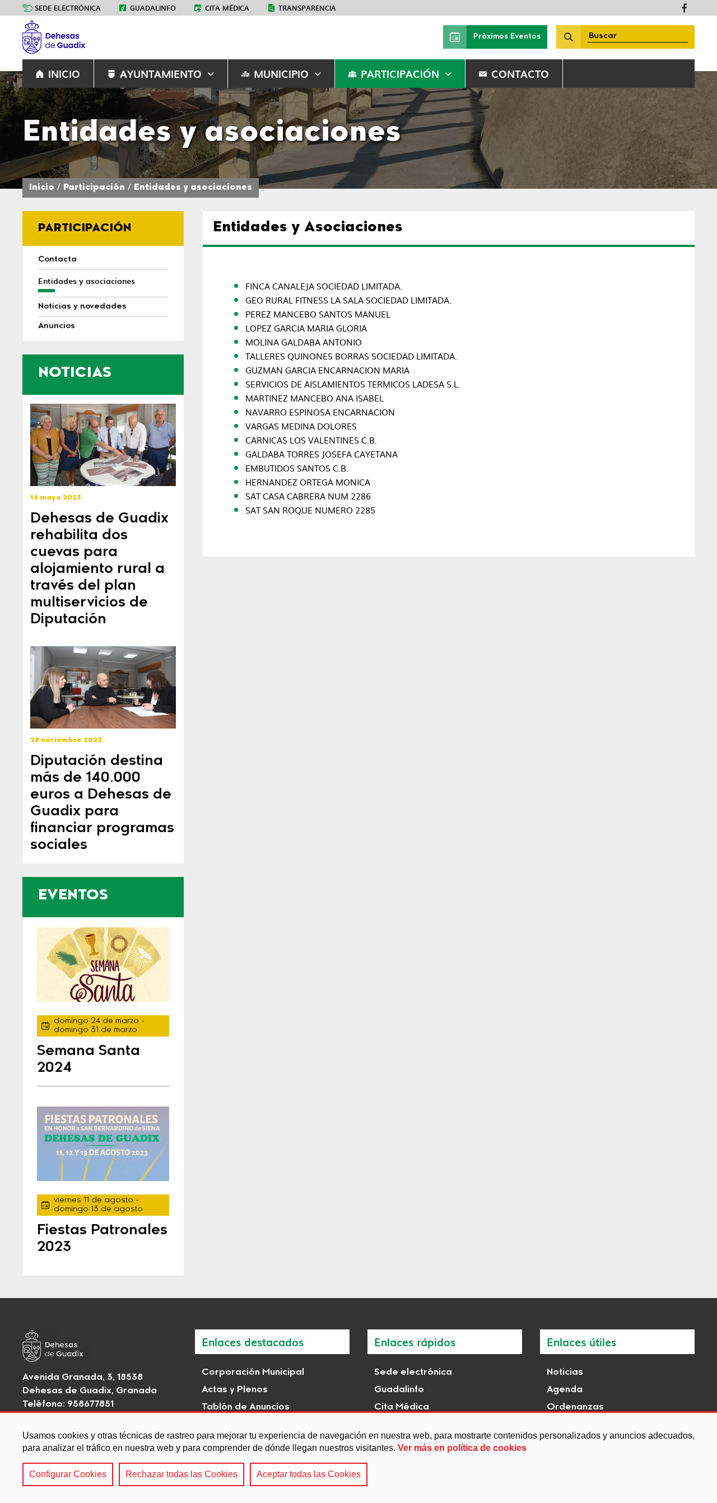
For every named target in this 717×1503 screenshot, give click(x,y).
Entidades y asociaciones (193, 188)
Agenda (565, 1389)
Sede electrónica (68, 8)
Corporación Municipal (253, 1372)
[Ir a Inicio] (106, 37)
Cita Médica (401, 1407)
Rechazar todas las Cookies (181, 1474)
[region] (358, 1457)
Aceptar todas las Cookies (309, 1474)
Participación (400, 73)
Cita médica (227, 8)
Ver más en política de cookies (462, 1448)
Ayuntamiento (161, 73)
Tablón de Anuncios (246, 1407)
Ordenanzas (575, 1407)
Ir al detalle (103, 445)
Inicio (41, 188)
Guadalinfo (153, 8)
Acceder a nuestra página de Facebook (684, 7)
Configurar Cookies (67, 1474)
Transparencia (307, 8)
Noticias (565, 1372)
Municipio (281, 73)
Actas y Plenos (235, 1389)
